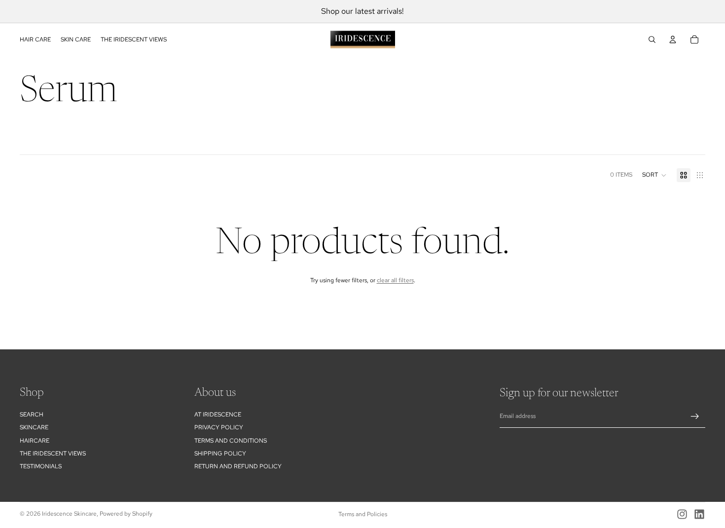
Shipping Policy (220, 453)
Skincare (34, 427)
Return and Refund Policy (238, 467)
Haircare (34, 441)
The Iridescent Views (53, 453)
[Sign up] (695, 416)
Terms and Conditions (230, 441)
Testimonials (41, 467)
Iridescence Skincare (69, 514)
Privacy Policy (218, 427)
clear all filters (395, 280)
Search (31, 414)
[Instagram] (682, 514)
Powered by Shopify (126, 514)
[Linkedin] (699, 514)
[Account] (673, 39)
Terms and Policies (362, 514)
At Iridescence (217, 414)
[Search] (652, 39)
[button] (654, 175)
